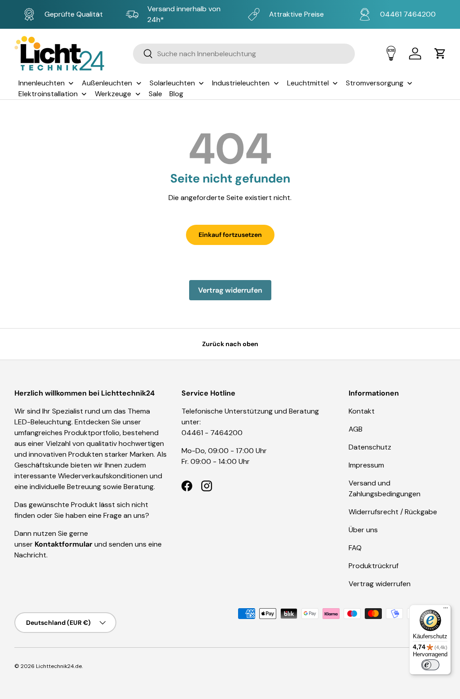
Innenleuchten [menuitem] (41, 83)
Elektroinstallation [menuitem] (48, 93)
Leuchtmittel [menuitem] (308, 83)
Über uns (363, 529)
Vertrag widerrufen (380, 583)
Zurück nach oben (230, 344)
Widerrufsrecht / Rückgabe (393, 511)
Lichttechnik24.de (59, 666)
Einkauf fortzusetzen (230, 235)
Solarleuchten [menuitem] (172, 83)
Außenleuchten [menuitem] (107, 83)
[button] (440, 53)
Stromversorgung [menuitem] (374, 83)
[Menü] (445, 610)
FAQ (355, 547)
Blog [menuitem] (176, 93)
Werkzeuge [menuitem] (113, 93)
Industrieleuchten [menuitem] (241, 83)
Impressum (366, 465)
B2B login (391, 53)
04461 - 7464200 (212, 432)
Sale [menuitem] (155, 93)
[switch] (430, 664)
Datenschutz (370, 447)
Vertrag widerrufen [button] (230, 290)
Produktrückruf (373, 565)
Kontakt (362, 411)
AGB (356, 429)
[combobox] (244, 54)
